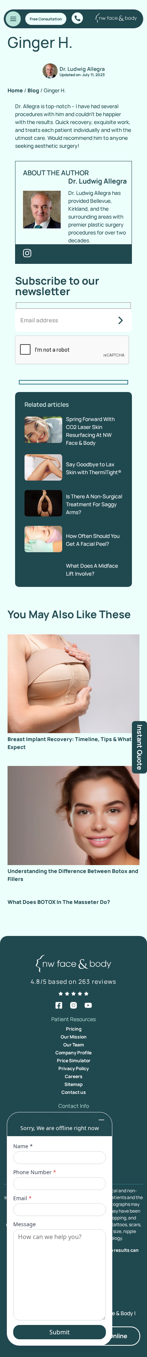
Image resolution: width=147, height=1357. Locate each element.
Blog (33, 90)
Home (15, 90)
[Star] (60, 993)
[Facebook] (59, 1005)
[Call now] (77, 18)
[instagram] (73, 1005)
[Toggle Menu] (13, 19)
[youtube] (88, 1005)
